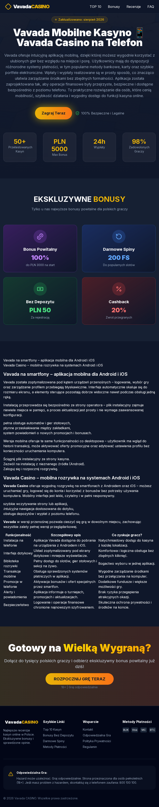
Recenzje (133, 7)
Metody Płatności (55, 747)
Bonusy (114, 7)
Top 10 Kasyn (52, 729)
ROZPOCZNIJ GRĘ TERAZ (79, 678)
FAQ (150, 7)
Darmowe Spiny (54, 741)
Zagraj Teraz (53, 113)
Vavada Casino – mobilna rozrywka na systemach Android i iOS (53, 365)
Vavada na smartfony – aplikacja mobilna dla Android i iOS (49, 360)
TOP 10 (95, 7)
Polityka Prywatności (97, 741)
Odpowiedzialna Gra (97, 735)
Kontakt (88, 729)
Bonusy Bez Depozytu (58, 735)
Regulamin (90, 747)
